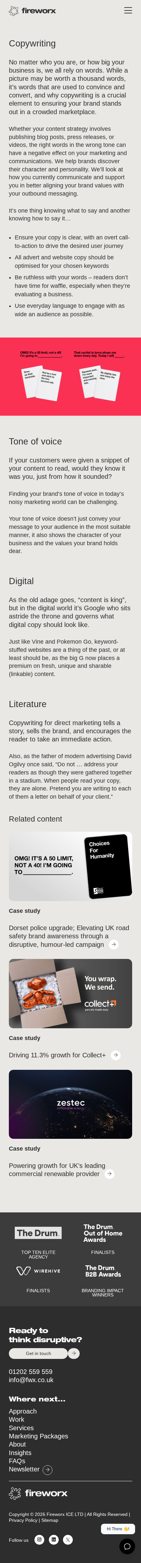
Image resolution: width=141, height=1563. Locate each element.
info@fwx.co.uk (31, 1379)
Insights (20, 1452)
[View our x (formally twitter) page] (66, 1540)
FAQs (17, 1461)
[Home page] (32, 11)
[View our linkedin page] (52, 1540)
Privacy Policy (23, 1520)
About (17, 1444)
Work (16, 1419)
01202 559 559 (30, 1371)
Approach (23, 1411)
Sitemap (49, 1520)
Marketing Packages (38, 1436)
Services (21, 1428)
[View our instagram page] (37, 1540)
